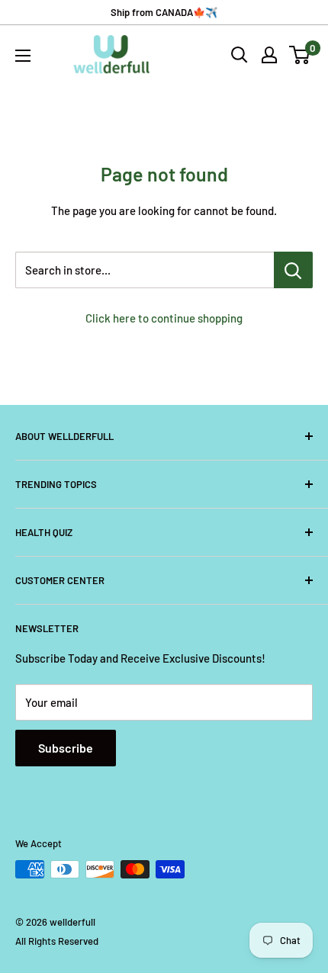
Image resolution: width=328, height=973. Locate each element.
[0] (300, 55)
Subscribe (65, 747)
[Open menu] (23, 56)
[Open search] (239, 55)
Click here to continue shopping (164, 318)
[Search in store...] (293, 270)
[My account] (269, 55)
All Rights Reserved (56, 941)
